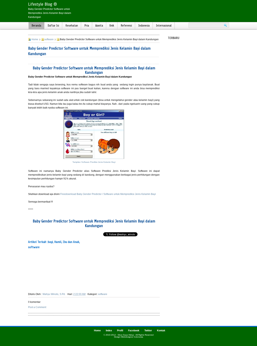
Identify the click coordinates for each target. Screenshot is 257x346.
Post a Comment (37, 307)
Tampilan (93, 162)
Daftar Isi (53, 25)
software (49, 39)
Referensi (126, 25)
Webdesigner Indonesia (132, 337)
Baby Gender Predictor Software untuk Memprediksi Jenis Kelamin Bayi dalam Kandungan (94, 70)
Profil (120, 330)
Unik (111, 25)
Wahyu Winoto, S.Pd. (54, 294)
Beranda (36, 25)
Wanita (99, 25)
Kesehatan (71, 25)
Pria (86, 25)
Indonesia (144, 25)
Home (35, 39)
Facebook (133, 330)
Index (109, 330)
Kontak (161, 330)
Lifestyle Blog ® (42, 4)
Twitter (148, 330)
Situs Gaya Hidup (126, 335)
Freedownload (68, 194)
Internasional (163, 25)
